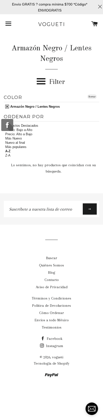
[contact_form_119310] (92, 408)
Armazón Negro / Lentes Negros (34, 106)
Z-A (7, 155)
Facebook (54, 338)
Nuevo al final (15, 142)
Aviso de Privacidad (52, 287)
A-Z (7, 151)
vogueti (51, 24)
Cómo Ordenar (51, 313)
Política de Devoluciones (51, 305)
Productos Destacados (21, 125)
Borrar (92, 96)
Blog (51, 272)
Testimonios (52, 327)
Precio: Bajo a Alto (18, 129)
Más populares (15, 147)
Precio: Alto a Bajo (18, 134)
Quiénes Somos (51, 265)
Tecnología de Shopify (52, 363)
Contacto (51, 279)
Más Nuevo (13, 138)
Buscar (51, 258)
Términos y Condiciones (51, 298)
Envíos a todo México (51, 320)
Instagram (54, 346)
